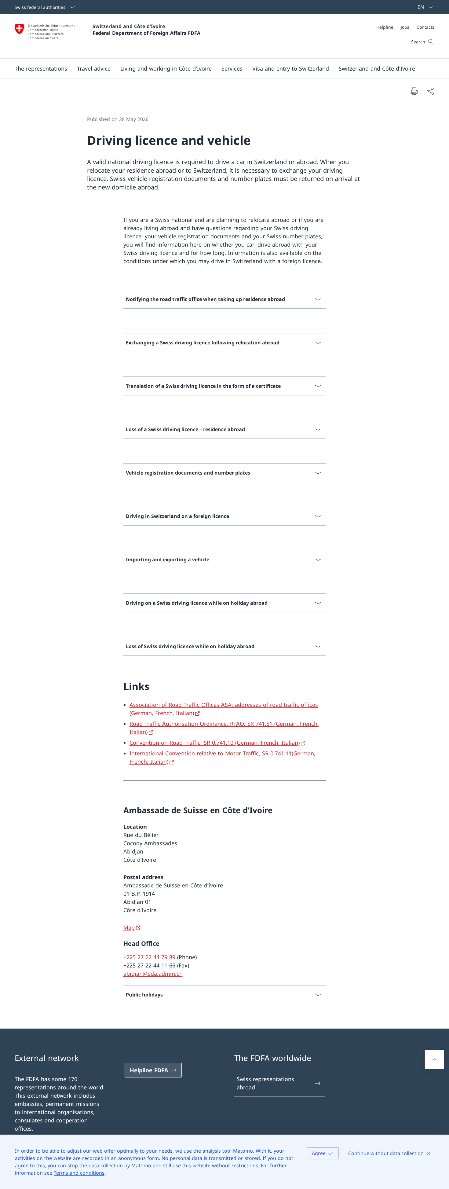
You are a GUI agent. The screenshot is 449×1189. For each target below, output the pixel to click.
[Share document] (430, 90)
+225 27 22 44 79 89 (149, 957)
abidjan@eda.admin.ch (153, 973)
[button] (41, 68)
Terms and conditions (79, 1172)
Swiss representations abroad (265, 1083)
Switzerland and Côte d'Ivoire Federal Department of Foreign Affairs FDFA (146, 29)
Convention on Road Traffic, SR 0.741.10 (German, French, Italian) (215, 742)
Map (129, 927)
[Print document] (414, 90)
